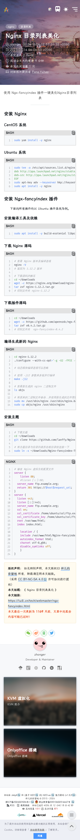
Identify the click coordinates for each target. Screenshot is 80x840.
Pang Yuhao (40, 72)
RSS (12, 805)
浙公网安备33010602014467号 (55, 802)
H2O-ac (47, 795)
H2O (32, 795)
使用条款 (25, 805)
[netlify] (22, 817)
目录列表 (26, 26)
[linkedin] (52, 668)
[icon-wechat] (28, 633)
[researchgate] (28, 668)
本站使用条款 (37, 829)
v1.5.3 (69, 795)
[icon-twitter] (52, 633)
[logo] (6, 10)
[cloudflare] (56, 817)
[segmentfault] (59, 668)
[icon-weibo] (36, 633)
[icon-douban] (44, 633)
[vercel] (38, 817)
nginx (11, 26)
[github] (44, 668)
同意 (40, 835)
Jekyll (14, 795)
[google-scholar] (20, 668)
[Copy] (73, 132)
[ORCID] (36, 668)
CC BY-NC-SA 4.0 (30, 579)
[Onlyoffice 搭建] (40, 753)
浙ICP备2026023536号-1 (18, 802)
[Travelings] (57, 9)
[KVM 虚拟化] (40, 701)
